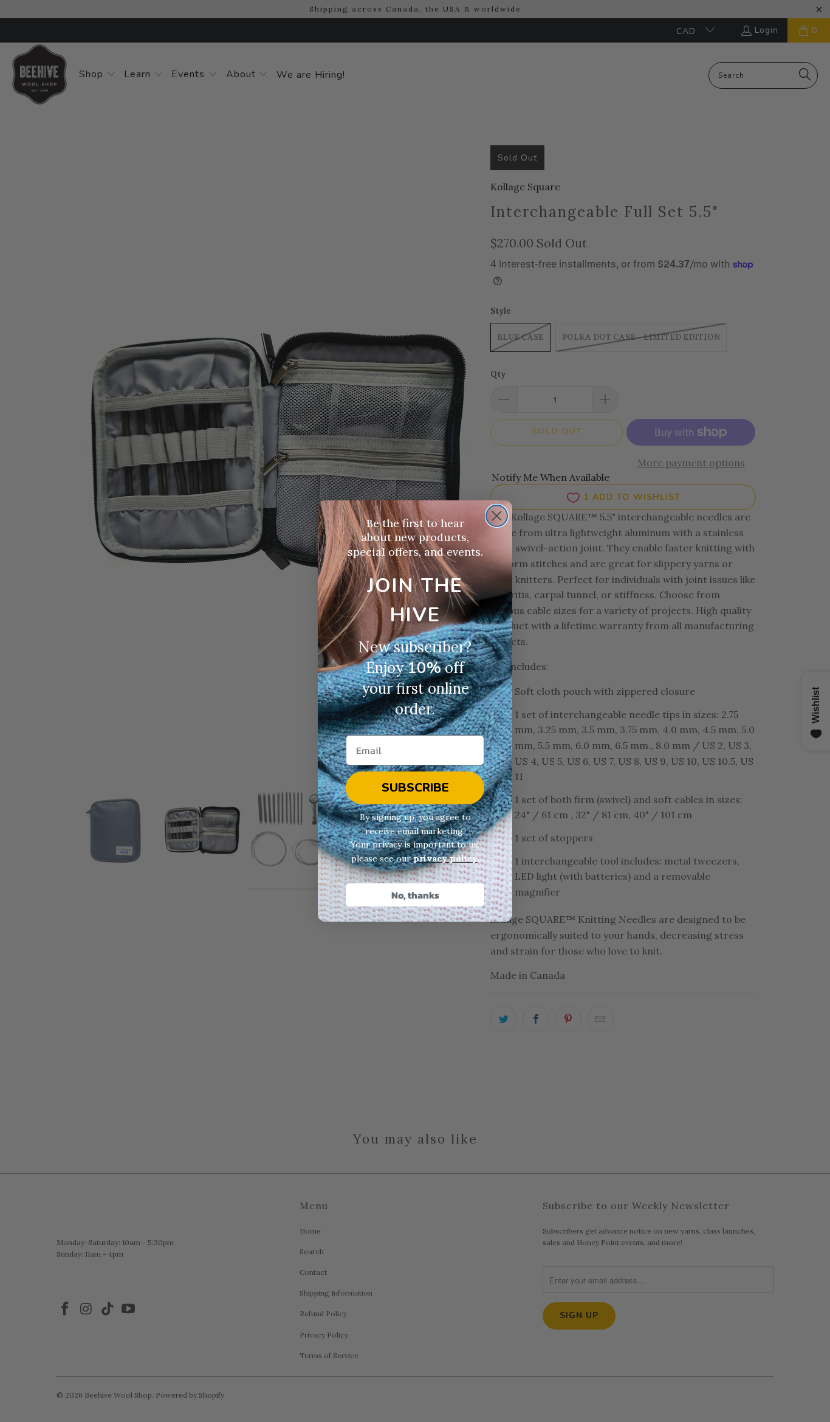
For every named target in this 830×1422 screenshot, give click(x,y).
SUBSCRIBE (415, 787)
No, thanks (415, 895)
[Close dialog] (496, 515)
